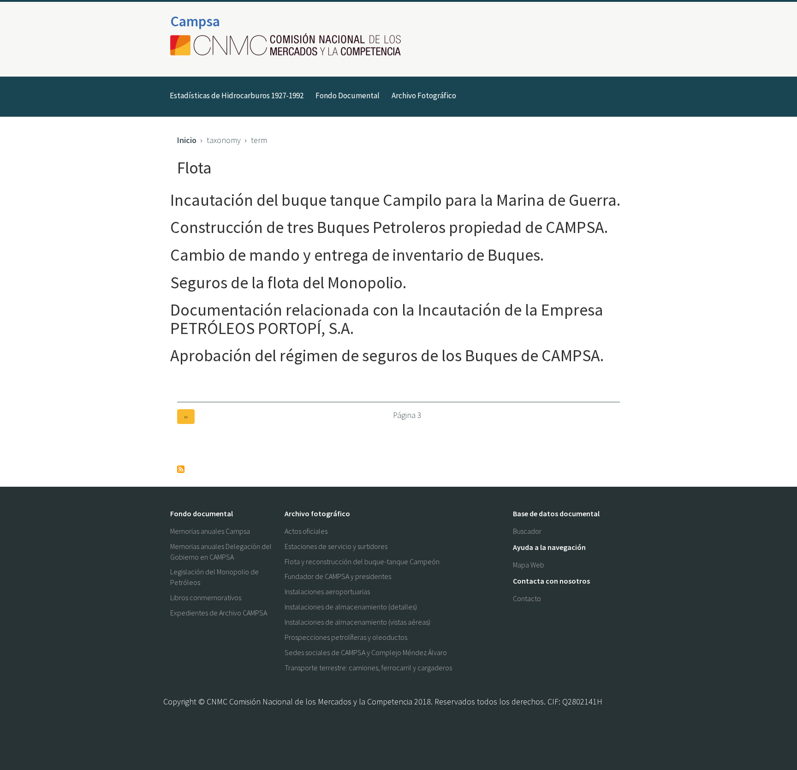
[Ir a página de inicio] (288, 45)
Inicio (186, 140)
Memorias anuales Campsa (210, 531)
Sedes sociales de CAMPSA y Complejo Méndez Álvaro (366, 652)
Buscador (527, 531)
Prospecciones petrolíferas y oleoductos (346, 637)
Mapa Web (528, 564)
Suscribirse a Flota (180, 469)
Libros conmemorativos (205, 597)
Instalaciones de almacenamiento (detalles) (351, 606)
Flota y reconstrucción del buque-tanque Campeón (362, 561)
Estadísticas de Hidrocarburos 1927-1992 (236, 95)
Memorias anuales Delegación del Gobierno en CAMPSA (221, 551)
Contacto (527, 598)
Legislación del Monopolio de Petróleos (214, 577)
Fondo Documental (347, 95)
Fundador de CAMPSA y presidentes (338, 576)
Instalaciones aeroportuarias (327, 591)
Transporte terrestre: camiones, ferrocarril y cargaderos (368, 667)
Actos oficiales (306, 531)
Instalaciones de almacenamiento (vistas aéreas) (357, 622)
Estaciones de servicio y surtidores (336, 546)
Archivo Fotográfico (424, 95)
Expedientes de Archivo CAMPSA (218, 612)
